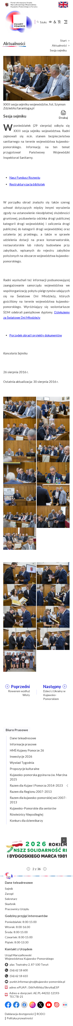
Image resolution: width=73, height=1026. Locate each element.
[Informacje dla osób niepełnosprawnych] (57, 21)
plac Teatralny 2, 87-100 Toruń (29, 964)
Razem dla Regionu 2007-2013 (31, 791)
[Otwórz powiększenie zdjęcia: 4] (53, 429)
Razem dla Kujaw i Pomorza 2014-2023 (36, 785)
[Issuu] (57, 1005)
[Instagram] (32, 1005)
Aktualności (59, 45)
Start (63, 40)
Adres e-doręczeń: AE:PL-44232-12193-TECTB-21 (34, 994)
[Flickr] (65, 1005)
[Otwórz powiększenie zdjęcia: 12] (53, 516)
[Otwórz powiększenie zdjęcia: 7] (19, 473)
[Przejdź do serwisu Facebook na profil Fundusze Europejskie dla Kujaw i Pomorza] (16, 1005)
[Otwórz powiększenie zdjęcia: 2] (53, 407)
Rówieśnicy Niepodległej (26, 814)
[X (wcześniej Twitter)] (40, 1005)
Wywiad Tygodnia (22, 762)
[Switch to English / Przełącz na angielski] (63, 4)
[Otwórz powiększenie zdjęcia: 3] (19, 429)
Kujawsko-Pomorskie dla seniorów (33, 808)
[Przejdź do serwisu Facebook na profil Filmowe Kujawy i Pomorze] (24, 1005)
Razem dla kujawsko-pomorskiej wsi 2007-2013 (38, 800)
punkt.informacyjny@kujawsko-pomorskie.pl (37, 981)
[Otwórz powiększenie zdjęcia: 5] (19, 451)
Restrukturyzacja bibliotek (27, 184)
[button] (36, 849)
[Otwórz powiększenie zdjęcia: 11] (19, 516)
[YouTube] (48, 1005)
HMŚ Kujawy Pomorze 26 (27, 750)
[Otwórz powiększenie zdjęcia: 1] (19, 407)
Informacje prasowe (23, 744)
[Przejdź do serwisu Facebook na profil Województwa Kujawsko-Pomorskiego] (8, 1005)
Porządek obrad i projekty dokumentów (35, 335)
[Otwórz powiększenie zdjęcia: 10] (53, 494)
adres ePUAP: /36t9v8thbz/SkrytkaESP (34, 987)
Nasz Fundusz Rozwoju (24, 177)
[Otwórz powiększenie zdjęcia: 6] (53, 451)
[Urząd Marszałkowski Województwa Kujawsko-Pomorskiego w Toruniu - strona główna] (18, 21)
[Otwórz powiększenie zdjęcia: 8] (53, 473)
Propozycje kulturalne (24, 769)
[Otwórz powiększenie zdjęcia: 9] (19, 494)
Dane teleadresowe (23, 738)
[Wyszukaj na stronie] (38, 22)
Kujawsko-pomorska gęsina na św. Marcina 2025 (38, 777)
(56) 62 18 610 (19, 976)
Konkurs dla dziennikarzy (26, 820)
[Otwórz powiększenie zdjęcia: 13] (19, 538)
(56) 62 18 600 (19, 970)
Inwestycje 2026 (21, 756)
